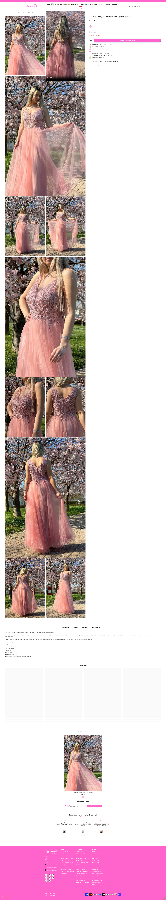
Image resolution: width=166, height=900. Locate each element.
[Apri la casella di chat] (163, 897)
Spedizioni (76, 627)
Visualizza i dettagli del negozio (98, 65)
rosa (83, 797)
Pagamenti (85, 627)
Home (6, 12)
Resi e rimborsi (96, 627)
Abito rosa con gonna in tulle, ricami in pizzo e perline (83, 792)
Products (10, 12)
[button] (82, 835)
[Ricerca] (132, 6)
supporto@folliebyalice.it (52, 870)
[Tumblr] (50, 877)
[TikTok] (46, 877)
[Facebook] (46, 875)
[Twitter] (46, 880)
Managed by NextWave (50, 895)
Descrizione (65, 627)
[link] (91, 40)
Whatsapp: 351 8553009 (51, 869)
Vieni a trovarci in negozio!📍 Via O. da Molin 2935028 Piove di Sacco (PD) (52, 866)
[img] (83, 816)
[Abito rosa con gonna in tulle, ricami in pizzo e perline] (83, 763)
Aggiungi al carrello (127, 40)
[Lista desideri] (135, 6)
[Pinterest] (53, 875)
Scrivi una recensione (94, 806)
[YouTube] (53, 877)
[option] (83, 767)
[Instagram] (50, 875)
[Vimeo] (50, 880)
